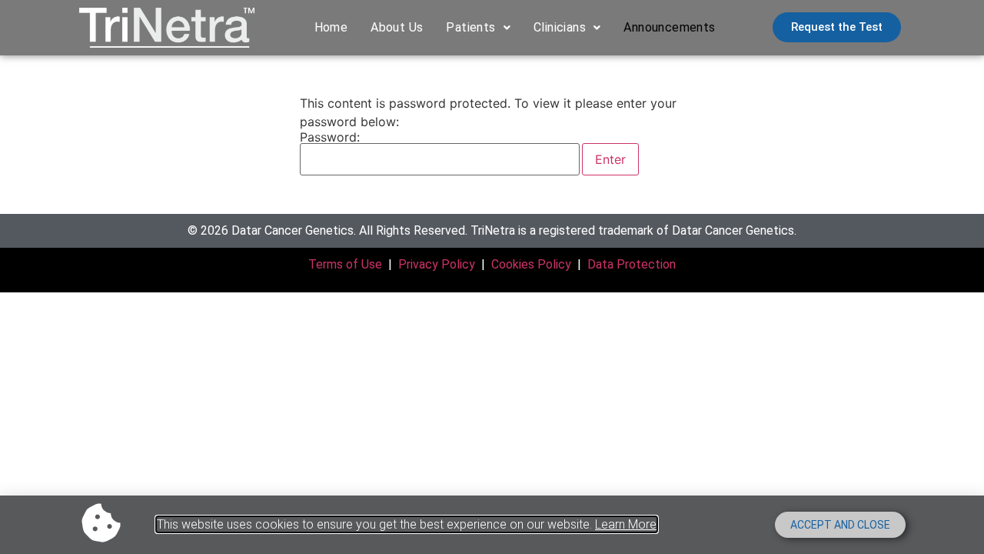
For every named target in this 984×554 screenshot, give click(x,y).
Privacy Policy (436, 264)
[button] (478, 27)
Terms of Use (345, 264)
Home (331, 27)
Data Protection (631, 264)
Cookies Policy (531, 264)
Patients (470, 27)
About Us (397, 27)
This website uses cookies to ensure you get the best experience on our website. (407, 524)
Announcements (669, 27)
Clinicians (560, 27)
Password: (330, 138)
